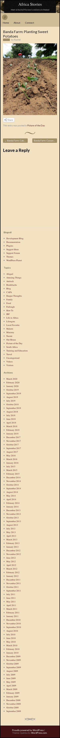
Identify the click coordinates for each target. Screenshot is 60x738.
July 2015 (10, 466)
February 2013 (13, 543)
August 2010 (12, 630)
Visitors (9, 365)
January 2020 (12, 386)
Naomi (9, 335)
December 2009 (13, 656)
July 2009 (10, 674)
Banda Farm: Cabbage (16, 140)
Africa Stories (30, 4)
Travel (9, 354)
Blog (8, 288)
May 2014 (11, 495)
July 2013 (10, 528)
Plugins (9, 245)
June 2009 (11, 678)
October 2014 (12, 484)
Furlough (10, 306)
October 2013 (12, 517)
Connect (29, 22)
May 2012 (11, 561)
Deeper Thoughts (14, 295)
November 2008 (13, 703)
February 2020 (13, 382)
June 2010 (11, 638)
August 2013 (12, 524)
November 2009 (13, 659)
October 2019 (12, 389)
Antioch (10, 281)
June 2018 (11, 418)
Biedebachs (11, 284)
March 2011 (11, 608)
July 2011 (10, 594)
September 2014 (13, 488)
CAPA (9, 292)
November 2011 (13, 583)
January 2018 (12, 433)
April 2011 (11, 605)
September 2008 (13, 711)
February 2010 (13, 649)
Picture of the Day (36, 125)
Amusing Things (13, 277)
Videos (9, 361)
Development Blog (15, 238)
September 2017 (13, 448)
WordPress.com (39, 733)
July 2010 (10, 634)
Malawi (9, 328)
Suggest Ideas (12, 249)
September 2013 (13, 521)
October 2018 (12, 404)
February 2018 (13, 429)
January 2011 (12, 616)
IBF (8, 314)
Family (9, 299)
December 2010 (13, 619)
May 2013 (11, 532)
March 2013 (11, 539)
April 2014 (11, 499)
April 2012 (11, 565)
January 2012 (12, 575)
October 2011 (12, 586)
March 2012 (11, 568)
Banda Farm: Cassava (45, 140)
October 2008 (12, 707)
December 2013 (13, 510)
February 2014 (13, 502)
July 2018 (10, 415)
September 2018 (13, 408)
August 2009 (12, 670)
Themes (9, 256)
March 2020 (11, 378)
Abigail (9, 273)
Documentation (13, 242)
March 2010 (11, 645)
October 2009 (12, 663)
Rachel (17, 39)
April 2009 (11, 685)
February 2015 (13, 473)
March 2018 (11, 426)
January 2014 (12, 506)
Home (6, 22)
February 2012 (13, 572)
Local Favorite (13, 325)
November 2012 (13, 554)
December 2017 (13, 437)
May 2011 (11, 601)
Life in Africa (12, 317)
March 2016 (11, 459)
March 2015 (11, 470)
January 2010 (12, 652)
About (17, 22)
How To (9, 310)
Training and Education (17, 350)
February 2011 (13, 612)
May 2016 (11, 455)
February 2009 (13, 692)
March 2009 (11, 689)
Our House (11, 339)
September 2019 (13, 393)
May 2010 (11, 641)
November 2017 (13, 440)
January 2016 (12, 462)
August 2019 (12, 397)
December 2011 (13, 579)
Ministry (10, 332)
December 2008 (13, 700)
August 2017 (12, 451)
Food (8, 303)
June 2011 (11, 597)
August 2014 (12, 492)
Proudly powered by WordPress (28, 730)
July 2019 (10, 400)
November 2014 (13, 481)
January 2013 (12, 546)
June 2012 (11, 557)
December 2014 (13, 477)
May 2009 (11, 681)
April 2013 (11, 535)
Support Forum (13, 252)
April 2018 (11, 422)
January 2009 (12, 696)
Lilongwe (10, 321)
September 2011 (13, 590)
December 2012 (13, 550)
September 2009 (13, 667)
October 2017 (12, 444)
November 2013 (13, 513)
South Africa (12, 346)
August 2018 (12, 411)
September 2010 (13, 627)
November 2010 (13, 623)
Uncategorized (13, 357)
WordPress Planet (14, 260)
